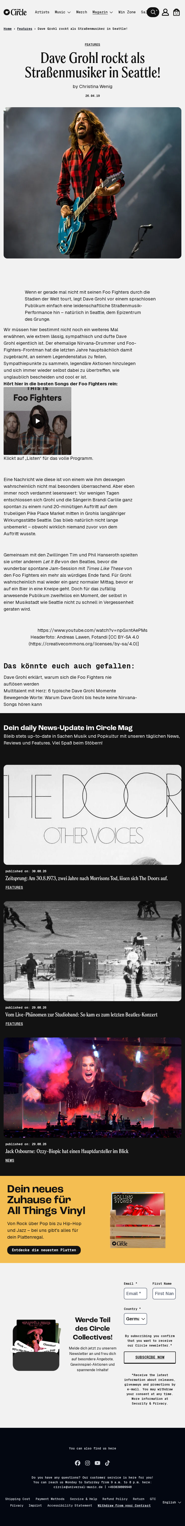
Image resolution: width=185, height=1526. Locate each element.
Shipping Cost (17, 1499)
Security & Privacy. (150, 1403)
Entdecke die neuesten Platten (44, 1250)
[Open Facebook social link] (78, 1463)
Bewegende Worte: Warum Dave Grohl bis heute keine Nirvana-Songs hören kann (70, 701)
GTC (153, 1499)
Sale (145, 12)
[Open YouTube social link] (97, 1463)
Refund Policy (114, 1499)
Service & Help (83, 1499)
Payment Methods (50, 1499)
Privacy (16, 1505)
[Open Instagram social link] (87, 1463)
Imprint (35, 1505)
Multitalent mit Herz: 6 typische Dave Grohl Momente (60, 690)
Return (138, 1499)
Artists (42, 12)
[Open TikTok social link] (107, 1463)
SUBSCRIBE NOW (149, 1357)
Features (24, 28)
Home (8, 28)
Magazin (100, 12)
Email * (130, 1283)
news (9, 1160)
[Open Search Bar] (153, 12)
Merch (81, 12)
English (169, 1502)
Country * (132, 1309)
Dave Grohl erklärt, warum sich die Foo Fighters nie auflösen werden (57, 680)
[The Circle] (15, 12)
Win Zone (127, 12)
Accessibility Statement (69, 1505)
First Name (162, 1283)
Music (60, 12)
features (14, 887)
